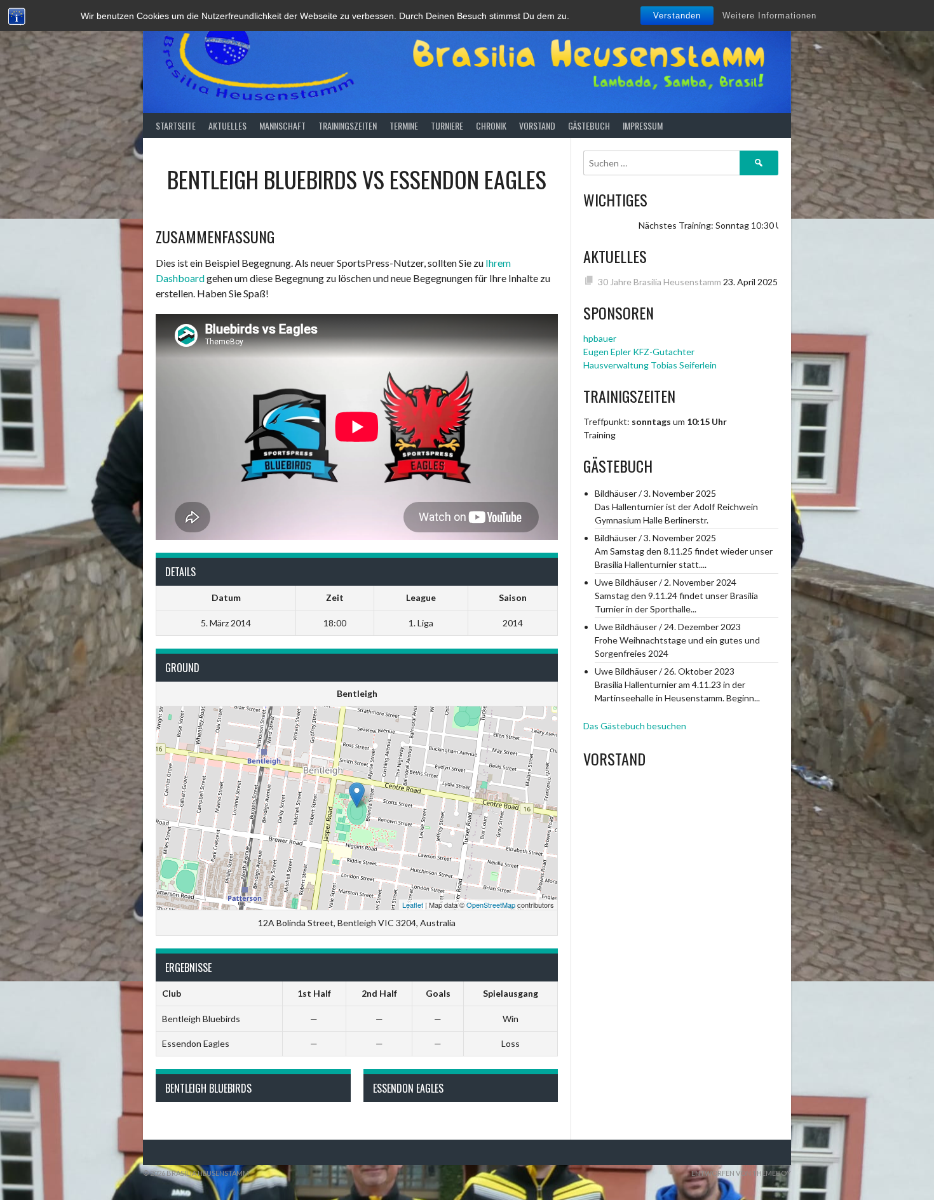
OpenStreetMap (490, 905)
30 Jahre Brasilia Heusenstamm (659, 281)
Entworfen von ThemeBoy (741, 1173)
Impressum (643, 125)
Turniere (447, 125)
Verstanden (677, 15)
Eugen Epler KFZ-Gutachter (638, 351)
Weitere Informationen (769, 15)
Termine (403, 125)
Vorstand (537, 125)
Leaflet (412, 905)
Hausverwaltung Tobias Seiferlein (650, 365)
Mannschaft (282, 125)
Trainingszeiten (347, 125)
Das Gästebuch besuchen (634, 725)
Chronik (491, 125)
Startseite (176, 125)
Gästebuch (589, 125)
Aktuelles (227, 125)
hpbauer (599, 338)
